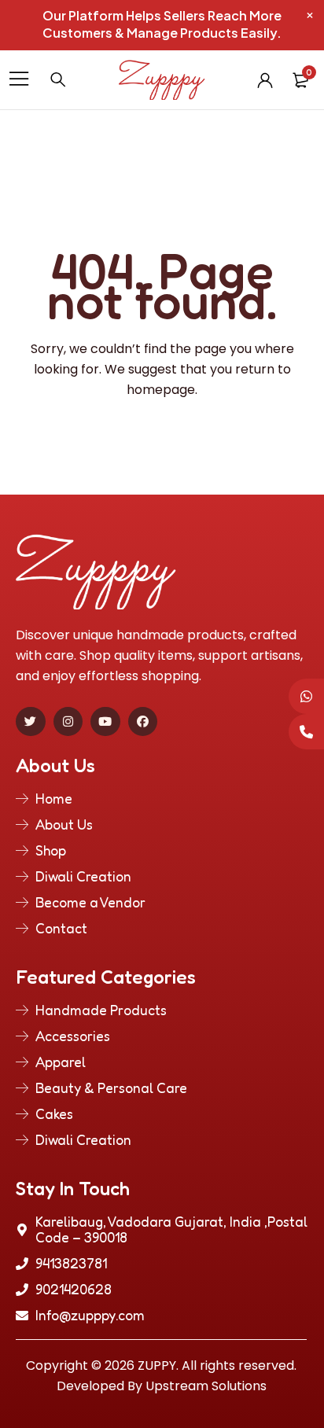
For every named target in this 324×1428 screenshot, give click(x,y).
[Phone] (306, 731)
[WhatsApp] (306, 696)
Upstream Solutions (206, 1386)
